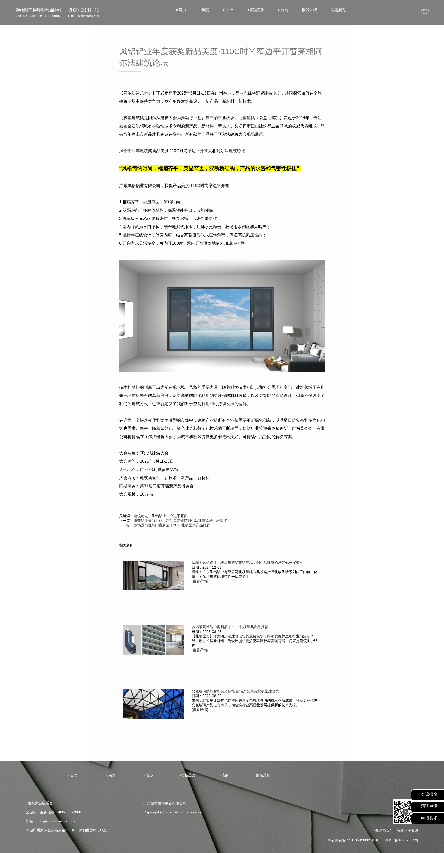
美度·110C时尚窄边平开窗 (205, 185)
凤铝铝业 (127, 151)
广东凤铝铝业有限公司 (139, 185)
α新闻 (283, 10)
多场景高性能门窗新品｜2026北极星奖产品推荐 (172, 525)
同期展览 (338, 10)
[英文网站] (425, 11)
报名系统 (309, 10)
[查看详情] (200, 581)
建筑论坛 (272, 93)
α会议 (228, 10)
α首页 (181, 10)
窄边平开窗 (198, 151)
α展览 (204, 10)
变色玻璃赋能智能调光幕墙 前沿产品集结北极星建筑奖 (235, 691)
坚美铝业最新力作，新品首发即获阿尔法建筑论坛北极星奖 (180, 520)
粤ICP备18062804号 (401, 840)
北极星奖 (246, 118)
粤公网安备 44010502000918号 (353, 840)
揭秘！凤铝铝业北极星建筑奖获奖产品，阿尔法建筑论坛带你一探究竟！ (249, 563)
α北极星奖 (256, 10)
